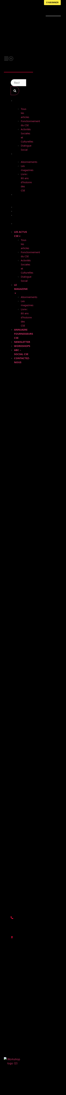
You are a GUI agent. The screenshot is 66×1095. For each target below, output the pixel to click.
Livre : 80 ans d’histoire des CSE (26, 182)
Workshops (22, 211)
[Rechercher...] (18, 82)
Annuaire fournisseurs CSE (23, 198)
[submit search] (15, 90)
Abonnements (29, 162)
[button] (18, 58)
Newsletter (22, 207)
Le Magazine (21, 287)
